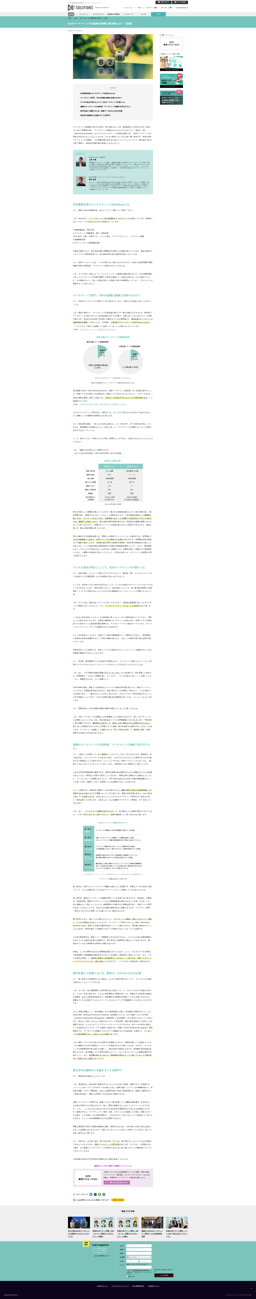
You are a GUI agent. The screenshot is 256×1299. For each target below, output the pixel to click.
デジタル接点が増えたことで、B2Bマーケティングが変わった (102, 102)
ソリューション (128, 8)
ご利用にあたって (102, 1286)
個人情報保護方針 (138, 1286)
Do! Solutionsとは (182, 8)
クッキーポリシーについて (120, 1286)
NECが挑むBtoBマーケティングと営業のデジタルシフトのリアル (79, 1234)
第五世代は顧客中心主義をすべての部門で (95, 115)
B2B (158, 14)
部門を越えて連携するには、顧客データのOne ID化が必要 (101, 111)
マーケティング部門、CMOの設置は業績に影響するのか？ (101, 97)
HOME (69, 18)
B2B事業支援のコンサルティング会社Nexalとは (97, 93)
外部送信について (154, 1286)
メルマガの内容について (101, 1255)
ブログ (139, 8)
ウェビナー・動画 (151, 8)
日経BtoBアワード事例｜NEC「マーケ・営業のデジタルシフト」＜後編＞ (103, 1234)
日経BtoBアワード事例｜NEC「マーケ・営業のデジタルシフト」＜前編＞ (128, 1234)
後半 (132, 1144)
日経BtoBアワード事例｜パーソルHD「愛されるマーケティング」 (177, 1234)
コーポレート (83, 14)
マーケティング (128, 14)
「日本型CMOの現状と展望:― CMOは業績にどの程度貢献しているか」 (103, 404)
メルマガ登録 (181, 2)
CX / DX (143, 14)
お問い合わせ (165, 2)
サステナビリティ (98, 14)
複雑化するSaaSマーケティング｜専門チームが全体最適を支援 (152, 1234)
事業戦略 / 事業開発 (113, 14)
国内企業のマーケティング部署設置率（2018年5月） (98, 329)
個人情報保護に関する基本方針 (140, 1270)
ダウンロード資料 (166, 8)
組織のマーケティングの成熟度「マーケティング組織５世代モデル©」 (105, 106)
